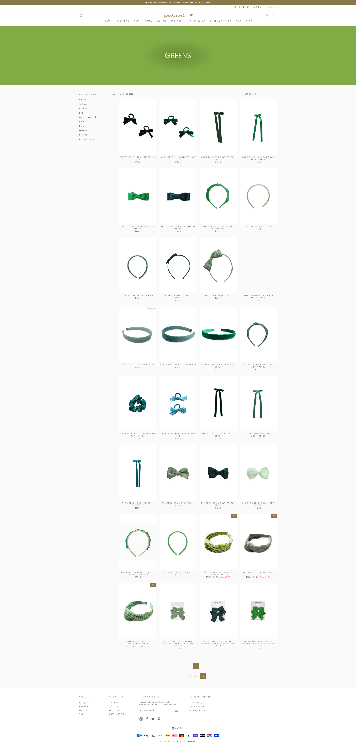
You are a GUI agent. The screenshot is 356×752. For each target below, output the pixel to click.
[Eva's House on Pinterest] (159, 719)
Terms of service (197, 706)
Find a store (114, 710)
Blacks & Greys (87, 139)
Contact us (114, 706)
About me (113, 703)
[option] (178, 2)
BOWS (106, 21)
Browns (83, 134)
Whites (82, 99)
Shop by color (196, 21)
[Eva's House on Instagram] (141, 719)
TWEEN (148, 21)
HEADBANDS (122, 21)
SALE (238, 21)
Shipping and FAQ (198, 710)
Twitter (82, 714)
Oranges (84, 108)
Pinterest (83, 710)
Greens (83, 130)
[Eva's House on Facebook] (147, 719)
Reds (82, 121)
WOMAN (161, 21)
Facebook (83, 706)
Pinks (82, 112)
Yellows (83, 104)
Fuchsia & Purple (88, 117)
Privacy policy (196, 703)
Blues (82, 126)
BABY (137, 21)
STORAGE (176, 21)
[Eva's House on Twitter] (153, 719)
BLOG (249, 21)
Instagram (84, 703)
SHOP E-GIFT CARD (117, 714)
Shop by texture (220, 21)
